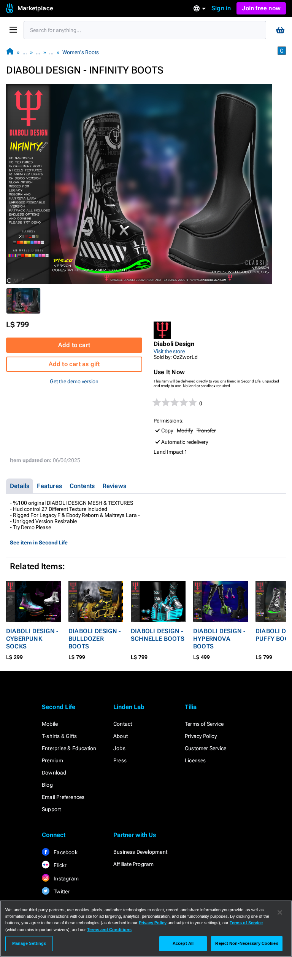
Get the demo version (74, 381)
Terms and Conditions (109, 929)
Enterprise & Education (69, 748)
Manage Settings (29, 943)
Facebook (65, 852)
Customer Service (205, 748)
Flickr (59, 865)
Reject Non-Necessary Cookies (246, 943)
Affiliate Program (133, 864)
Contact (122, 724)
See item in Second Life (39, 542)
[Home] (10, 52)
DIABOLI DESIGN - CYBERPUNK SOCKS (32, 638)
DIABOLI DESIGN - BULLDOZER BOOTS (94, 638)
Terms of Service (204, 724)
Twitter (61, 891)
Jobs (119, 748)
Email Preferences (63, 797)
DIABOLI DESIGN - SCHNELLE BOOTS (157, 634)
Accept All (183, 943)
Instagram (65, 878)
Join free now (261, 8)
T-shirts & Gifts (59, 736)
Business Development (140, 852)
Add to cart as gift (74, 364)
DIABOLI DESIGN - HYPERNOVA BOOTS (219, 638)
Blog (47, 785)
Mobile (50, 724)
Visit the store (169, 351)
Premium (52, 760)
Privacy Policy (201, 736)
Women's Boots (80, 52)
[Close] (279, 912)
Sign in (221, 8)
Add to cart (74, 345)
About (120, 736)
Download (54, 773)
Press (120, 760)
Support (51, 809)
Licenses (195, 760)
